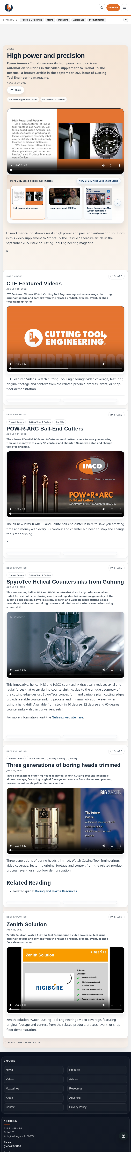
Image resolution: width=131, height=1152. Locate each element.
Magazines (12, 1088)
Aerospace (78, 20)
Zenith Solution (26, 924)
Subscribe (113, 7)
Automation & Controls (53, 99)
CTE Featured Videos (34, 283)
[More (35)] (125, 20)
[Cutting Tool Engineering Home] (8, 7)
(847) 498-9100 (12, 1146)
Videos (10, 1079)
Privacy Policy (77, 1107)
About (9, 1097)
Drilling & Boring (57, 758)
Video (10, 49)
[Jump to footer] (123, 1136)
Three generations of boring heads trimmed (63, 765)
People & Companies (32, 20)
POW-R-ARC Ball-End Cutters (44, 429)
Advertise (75, 1097)
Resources (75, 1088)
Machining (63, 20)
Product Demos (96, 20)
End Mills (60, 422)
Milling (50, 20)
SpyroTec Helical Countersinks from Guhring (65, 582)
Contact (10, 1107)
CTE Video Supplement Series (23, 99)
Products (74, 1069)
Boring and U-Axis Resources (56, 891)
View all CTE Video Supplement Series (98, 181)
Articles (73, 1079)
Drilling (73, 758)
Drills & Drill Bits (36, 758)
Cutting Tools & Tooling (40, 422)
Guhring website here (67, 717)
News (9, 1069)
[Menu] (124, 7)
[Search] (102, 7)
